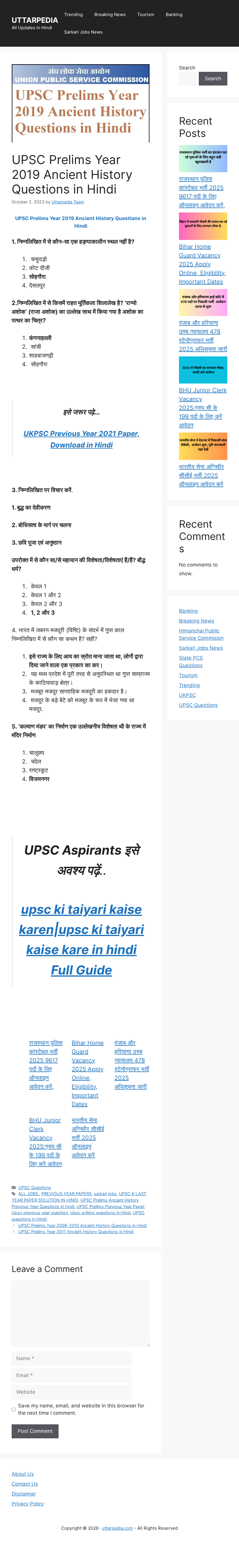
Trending (73, 14)
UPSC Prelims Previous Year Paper (110, 1206)
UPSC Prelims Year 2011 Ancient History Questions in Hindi (75, 1231)
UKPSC (187, 695)
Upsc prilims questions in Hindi (100, 1212)
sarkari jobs (105, 1193)
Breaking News (110, 14)
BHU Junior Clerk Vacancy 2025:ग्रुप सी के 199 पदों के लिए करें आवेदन (203, 408)
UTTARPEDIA (35, 20)
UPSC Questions (34, 1187)
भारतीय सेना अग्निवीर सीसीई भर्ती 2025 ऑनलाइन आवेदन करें (88, 1138)
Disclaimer (24, 1494)
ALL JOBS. (28, 1193)
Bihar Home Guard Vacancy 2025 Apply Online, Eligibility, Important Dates (202, 264)
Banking (174, 14)
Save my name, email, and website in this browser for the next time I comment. (81, 1409)
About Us (23, 1474)
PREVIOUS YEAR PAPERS (66, 1193)
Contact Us (25, 1484)
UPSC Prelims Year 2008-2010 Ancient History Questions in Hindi (82, 1225)
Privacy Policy (28, 1504)
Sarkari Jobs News (83, 32)
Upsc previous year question (40, 1212)
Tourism (145, 14)
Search (187, 68)
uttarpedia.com (117, 1528)
